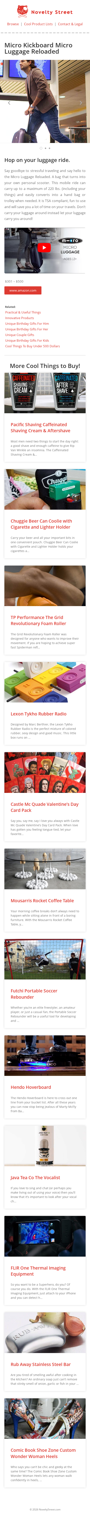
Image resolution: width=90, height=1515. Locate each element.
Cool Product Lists (38, 24)
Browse (13, 24)
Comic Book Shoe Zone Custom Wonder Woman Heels (43, 1453)
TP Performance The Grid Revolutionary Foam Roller (38, 620)
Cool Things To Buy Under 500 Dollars (32, 346)
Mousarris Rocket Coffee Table (42, 900)
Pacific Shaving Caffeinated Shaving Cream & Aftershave (40, 427)
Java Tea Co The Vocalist (35, 1177)
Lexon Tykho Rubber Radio (39, 714)
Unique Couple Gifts (19, 335)
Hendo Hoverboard (31, 1087)
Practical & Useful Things (23, 312)
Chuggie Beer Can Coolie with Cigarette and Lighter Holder (41, 524)
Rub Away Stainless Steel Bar (41, 1364)
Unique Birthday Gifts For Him (27, 323)
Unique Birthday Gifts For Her (26, 329)
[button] (22, 290)
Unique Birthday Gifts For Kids (27, 340)
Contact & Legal (70, 24)
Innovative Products (19, 318)
